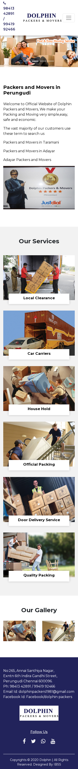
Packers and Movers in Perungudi (31, 90)
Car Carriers (39, 353)
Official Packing (39, 464)
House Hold (39, 409)
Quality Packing (39, 575)
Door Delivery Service (39, 520)
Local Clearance (39, 298)
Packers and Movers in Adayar (29, 151)
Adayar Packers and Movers (27, 160)
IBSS (57, 764)
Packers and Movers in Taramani (31, 142)
